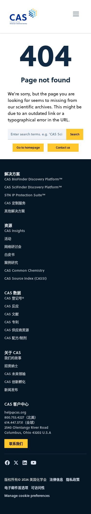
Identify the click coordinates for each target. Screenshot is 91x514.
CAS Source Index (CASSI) (25, 278)
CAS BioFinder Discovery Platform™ (33, 179)
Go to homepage (28, 147)
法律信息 (56, 479)
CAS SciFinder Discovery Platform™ (33, 187)
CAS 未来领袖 (14, 373)
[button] (76, 16)
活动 (7, 238)
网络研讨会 (12, 246)
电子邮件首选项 (16, 487)
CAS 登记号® (14, 298)
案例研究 (11, 262)
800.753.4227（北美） (21, 417)
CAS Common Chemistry (24, 270)
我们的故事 (12, 357)
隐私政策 (73, 479)
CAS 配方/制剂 (15, 337)
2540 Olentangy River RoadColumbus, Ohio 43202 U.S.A (27, 430)
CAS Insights (14, 230)
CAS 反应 (11, 306)
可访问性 (38, 487)
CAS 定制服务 (14, 202)
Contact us (63, 147)
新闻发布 (11, 389)
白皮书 (9, 254)
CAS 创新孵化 (14, 381)
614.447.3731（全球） (20, 422)
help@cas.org (15, 412)
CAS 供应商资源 (16, 329)
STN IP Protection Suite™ (24, 195)
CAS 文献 (11, 313)
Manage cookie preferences (27, 495)
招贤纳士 (11, 365)
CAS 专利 (11, 321)
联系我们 (16, 443)
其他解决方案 (14, 210)
